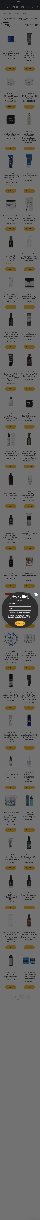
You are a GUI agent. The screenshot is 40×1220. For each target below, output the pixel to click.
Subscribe (20, 623)
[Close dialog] (36, 594)
